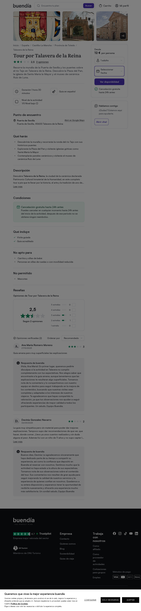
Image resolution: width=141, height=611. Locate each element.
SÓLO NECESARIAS (110, 600)
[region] (70, 600)
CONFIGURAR (90, 600)
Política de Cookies (19, 604)
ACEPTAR (131, 600)
